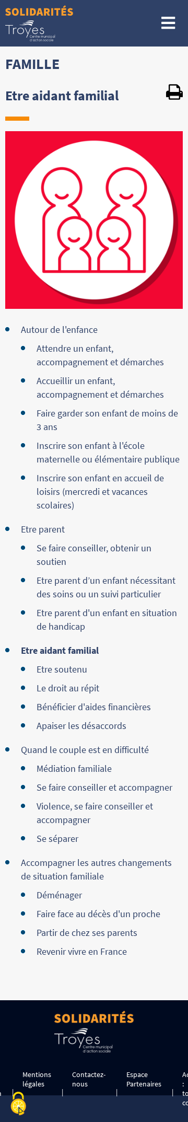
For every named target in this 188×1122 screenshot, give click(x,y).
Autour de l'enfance (59, 329)
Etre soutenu (62, 669)
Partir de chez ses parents (87, 933)
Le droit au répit (68, 688)
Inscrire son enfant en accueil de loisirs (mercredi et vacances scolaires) (100, 491)
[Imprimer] (174, 94)
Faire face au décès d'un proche (98, 914)
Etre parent (43, 529)
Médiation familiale (74, 768)
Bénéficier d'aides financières (94, 707)
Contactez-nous (88, 1079)
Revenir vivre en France (82, 951)
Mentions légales (36, 1079)
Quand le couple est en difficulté (85, 750)
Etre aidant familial (60, 650)
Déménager (59, 895)
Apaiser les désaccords (81, 726)
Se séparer (57, 838)
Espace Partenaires (143, 1079)
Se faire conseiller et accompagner (104, 787)
